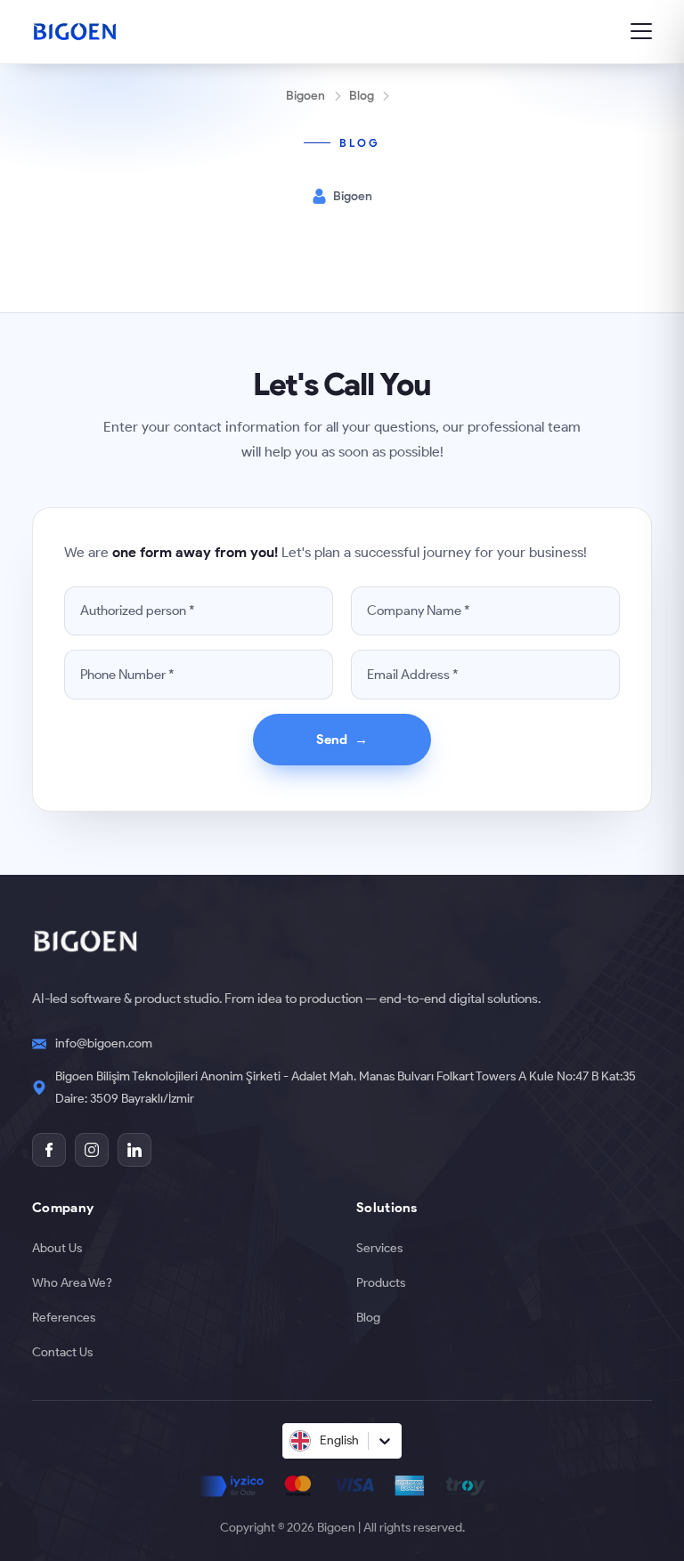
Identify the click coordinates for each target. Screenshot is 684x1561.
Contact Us (62, 1352)
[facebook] (49, 1150)
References (63, 1317)
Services (379, 1248)
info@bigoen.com (103, 1043)
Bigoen (305, 95)
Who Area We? (72, 1282)
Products (380, 1282)
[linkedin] (134, 1150)
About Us (57, 1248)
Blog (361, 95)
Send (342, 739)
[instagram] (92, 1150)
